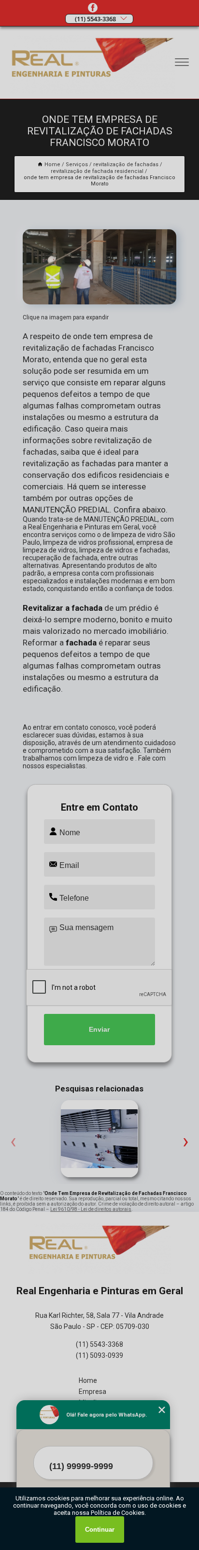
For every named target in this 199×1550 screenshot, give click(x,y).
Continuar (99, 1529)
